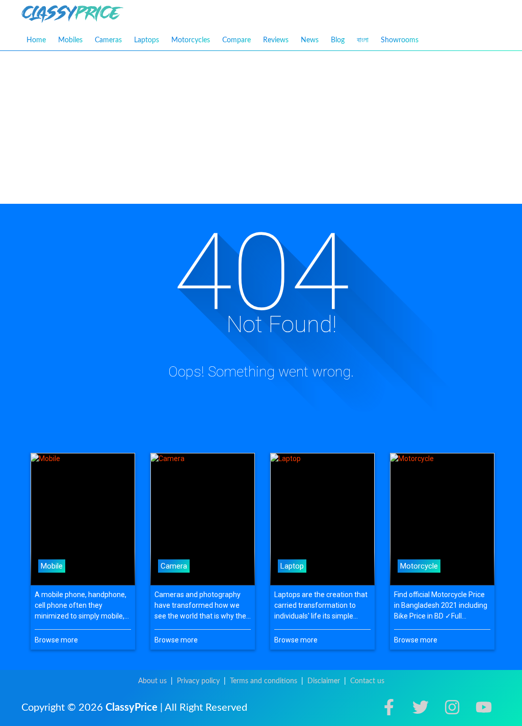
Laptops (146, 40)
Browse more (56, 640)
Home (36, 40)
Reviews (276, 40)
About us (152, 681)
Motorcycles (190, 40)
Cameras (108, 40)
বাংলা (363, 40)
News (310, 40)
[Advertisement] (261, 127)
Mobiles (70, 40)
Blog (338, 40)
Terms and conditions (263, 681)
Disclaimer (323, 681)
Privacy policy (198, 681)
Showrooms (400, 40)
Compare (236, 40)
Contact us (367, 681)
